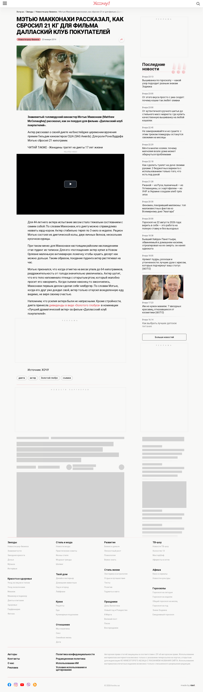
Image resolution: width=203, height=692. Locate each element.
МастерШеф (158, 555)
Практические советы (66, 551)
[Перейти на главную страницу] (101, 3)
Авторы (12, 654)
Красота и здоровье (20, 578)
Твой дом (62, 574)
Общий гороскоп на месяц (165, 601)
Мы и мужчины (63, 629)
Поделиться (121, 39)
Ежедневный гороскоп (163, 614)
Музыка (11, 564)
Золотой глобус (49, 378)
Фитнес (11, 614)
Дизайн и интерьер (65, 578)
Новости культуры (161, 578)
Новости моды (63, 546)
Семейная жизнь (64, 637)
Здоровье (12, 605)
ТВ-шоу (157, 542)
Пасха (107, 623)
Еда (58, 610)
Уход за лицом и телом (19, 583)
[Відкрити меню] (5, 3)
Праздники (110, 601)
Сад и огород (62, 587)
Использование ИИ (67, 663)
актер (33, 378)
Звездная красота (16, 555)
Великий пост (110, 619)
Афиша (157, 570)
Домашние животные (66, 583)
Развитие (109, 542)
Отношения (63, 624)
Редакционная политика (70, 659)
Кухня (59, 601)
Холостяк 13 (159, 551)
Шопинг (59, 564)
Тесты (107, 583)
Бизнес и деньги (111, 546)
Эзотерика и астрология (115, 574)
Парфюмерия (14, 609)
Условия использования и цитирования (71, 668)
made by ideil (187, 685)
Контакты (14, 659)
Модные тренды (64, 560)
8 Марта (108, 614)
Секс (58, 633)
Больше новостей (164, 337)
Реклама (13, 667)
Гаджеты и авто (111, 591)
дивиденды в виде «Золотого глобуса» (74, 305)
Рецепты (60, 606)
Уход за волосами (16, 587)
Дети (58, 642)
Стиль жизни (112, 570)
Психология (110, 555)
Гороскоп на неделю (162, 597)
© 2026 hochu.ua (112, 685)
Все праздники (111, 628)
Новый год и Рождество (115, 610)
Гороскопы (159, 588)
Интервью (12, 568)
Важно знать (110, 560)
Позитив (108, 587)
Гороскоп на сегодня (163, 592)
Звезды (12, 542)
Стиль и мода (64, 542)
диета (22, 378)
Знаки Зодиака (160, 610)
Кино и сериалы (160, 574)
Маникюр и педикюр (17, 596)
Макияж (11, 591)
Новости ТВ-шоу (161, 546)
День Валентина (112, 606)
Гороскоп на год (160, 606)
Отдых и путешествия (114, 578)
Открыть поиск (198, 4)
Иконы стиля (62, 555)
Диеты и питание (16, 600)
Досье (11, 560)
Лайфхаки (60, 591)
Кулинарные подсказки (67, 614)
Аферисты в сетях (161, 560)
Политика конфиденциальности (75, 654)
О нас (11, 663)
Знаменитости (15, 551)
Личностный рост (112, 551)
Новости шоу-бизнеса (28, 39)
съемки (67, 378)
